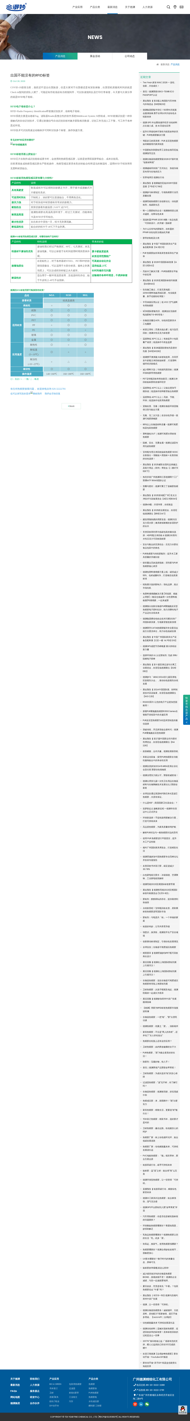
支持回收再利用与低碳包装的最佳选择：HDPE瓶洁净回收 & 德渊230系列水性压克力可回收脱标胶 (160, 535)
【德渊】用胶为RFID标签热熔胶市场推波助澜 (160, 1009)
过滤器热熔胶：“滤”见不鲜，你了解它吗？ (160, 1084)
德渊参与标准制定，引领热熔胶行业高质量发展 (160, 194)
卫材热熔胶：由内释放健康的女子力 (159, 1046)
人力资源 (34, 1385)
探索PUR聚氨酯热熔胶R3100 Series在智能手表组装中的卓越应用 (160, 713)
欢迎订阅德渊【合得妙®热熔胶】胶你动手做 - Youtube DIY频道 (160, 1355)
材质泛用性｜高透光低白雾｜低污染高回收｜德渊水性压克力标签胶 (160, 331)
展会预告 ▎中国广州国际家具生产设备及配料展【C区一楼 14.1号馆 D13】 (160, 638)
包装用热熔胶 (75, 1384)
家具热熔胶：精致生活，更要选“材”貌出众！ (160, 1111)
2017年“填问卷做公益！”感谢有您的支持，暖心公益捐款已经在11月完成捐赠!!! (160, 1344)
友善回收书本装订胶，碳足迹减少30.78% (158, 867)
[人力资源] (147, 7)
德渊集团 (15, 1403)
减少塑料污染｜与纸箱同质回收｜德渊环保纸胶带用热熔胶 (160, 371)
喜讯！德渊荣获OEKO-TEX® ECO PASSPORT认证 (158, 93)
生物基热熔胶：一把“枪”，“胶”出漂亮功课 (160, 1019)
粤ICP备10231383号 (108, 1416)
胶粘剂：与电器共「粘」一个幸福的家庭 (160, 919)
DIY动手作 (54, 1405)
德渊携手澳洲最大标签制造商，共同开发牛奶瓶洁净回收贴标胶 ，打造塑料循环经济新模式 (160, 360)
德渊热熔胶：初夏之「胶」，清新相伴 (160, 1026)
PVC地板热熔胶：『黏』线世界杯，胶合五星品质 (160, 1157)
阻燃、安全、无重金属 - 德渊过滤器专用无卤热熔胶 (160, 444)
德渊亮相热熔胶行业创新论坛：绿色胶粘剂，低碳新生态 (160, 203)
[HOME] (157, 64)
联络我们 (34, 1379)
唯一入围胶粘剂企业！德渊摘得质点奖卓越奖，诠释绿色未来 (160, 212)
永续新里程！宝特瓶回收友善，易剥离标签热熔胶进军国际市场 (160, 910)
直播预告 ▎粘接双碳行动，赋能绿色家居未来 (159, 1190)
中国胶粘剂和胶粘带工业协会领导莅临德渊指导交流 (160, 151)
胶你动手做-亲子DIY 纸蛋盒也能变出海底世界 (160, 1364)
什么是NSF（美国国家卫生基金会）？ (160, 802)
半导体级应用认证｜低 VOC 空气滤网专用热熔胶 (160, 304)
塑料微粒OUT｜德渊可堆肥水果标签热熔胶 (159, 435)
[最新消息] (112, 7)
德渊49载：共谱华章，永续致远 (158, 504)
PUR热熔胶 (94, 1392)
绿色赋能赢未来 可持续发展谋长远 (158, 1322)
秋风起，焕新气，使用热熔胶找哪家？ (160, 1243)
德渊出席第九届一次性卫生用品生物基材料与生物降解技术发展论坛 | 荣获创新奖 (160, 784)
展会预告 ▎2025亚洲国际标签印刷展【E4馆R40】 (160, 282)
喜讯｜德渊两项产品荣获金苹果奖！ (159, 1067)
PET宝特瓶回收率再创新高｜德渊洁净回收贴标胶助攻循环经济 (160, 380)
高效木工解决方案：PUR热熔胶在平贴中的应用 (160, 273)
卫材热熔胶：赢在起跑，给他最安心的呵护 (160, 1130)
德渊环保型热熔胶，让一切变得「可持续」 (160, 1181)
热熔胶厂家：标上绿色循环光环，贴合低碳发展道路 (160, 1139)
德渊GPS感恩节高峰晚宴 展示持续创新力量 (159, 648)
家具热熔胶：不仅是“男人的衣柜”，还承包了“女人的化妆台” (160, 1033)
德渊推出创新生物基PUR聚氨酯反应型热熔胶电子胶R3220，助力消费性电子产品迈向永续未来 (160, 610)
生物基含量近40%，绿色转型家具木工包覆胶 (159, 322)
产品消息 (60, 56)
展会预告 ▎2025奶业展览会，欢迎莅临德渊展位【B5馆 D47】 (160, 512)
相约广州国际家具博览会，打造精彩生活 (160, 849)
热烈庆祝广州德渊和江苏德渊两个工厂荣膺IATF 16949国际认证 (160, 479)
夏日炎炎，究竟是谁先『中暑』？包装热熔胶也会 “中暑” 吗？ (160, 1288)
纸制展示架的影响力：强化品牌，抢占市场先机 (160, 586)
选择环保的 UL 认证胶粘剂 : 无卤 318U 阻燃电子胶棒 (160, 657)
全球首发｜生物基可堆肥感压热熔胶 (159, 947)
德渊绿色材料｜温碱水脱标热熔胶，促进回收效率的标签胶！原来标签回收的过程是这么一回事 (160, 1332)
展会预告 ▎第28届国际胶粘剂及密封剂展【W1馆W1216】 (160, 349)
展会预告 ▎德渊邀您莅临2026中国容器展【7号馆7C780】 (160, 185)
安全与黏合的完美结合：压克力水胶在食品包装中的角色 (160, 546)
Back (72, 406)
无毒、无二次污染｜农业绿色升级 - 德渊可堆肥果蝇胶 (160, 417)
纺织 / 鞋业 (54, 1401)
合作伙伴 (34, 1403)
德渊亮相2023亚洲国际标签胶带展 (159, 884)
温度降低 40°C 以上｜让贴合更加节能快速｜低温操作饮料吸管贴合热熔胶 (160, 389)
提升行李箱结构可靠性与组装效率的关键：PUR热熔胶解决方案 (160, 133)
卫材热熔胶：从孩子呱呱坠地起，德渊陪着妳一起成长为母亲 (160, 991)
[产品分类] (95, 7)
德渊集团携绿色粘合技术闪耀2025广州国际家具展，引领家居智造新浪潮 (160, 620)
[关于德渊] (130, 7)
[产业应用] (77, 7)
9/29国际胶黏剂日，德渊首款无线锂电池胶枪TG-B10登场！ (159, 313)
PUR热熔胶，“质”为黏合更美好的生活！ (159, 1054)
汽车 (71, 1401)
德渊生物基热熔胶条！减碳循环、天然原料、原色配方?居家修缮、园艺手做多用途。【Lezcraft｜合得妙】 (160, 1314)
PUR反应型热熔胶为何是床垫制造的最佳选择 (160, 722)
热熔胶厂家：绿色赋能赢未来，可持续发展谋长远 (160, 1148)
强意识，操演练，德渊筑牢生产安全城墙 (160, 934)
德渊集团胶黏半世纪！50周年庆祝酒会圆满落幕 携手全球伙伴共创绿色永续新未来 (159, 113)
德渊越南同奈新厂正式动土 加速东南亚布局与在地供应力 (160, 170)
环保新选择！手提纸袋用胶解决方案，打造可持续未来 (160, 819)
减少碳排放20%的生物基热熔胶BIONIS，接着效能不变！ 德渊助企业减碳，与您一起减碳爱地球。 (159, 1277)
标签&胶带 (74, 1392)
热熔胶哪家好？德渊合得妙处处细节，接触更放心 (160, 1251)
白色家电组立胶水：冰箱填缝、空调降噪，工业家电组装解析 (160, 876)
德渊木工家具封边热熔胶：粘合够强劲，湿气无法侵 (159, 1200)
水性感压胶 (94, 1401)
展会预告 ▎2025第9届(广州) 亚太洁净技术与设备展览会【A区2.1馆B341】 (160, 497)
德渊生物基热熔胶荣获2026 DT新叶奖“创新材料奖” (160, 161)
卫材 (51, 1392)
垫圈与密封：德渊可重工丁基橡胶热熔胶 (160, 488)
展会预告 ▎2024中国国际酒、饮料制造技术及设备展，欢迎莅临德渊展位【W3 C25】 (160, 693)
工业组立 (73, 1397)
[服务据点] (175, 7)
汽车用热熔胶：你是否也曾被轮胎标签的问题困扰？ (160, 1218)
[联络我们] (182, 7)
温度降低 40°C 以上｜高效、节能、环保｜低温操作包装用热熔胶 (159, 399)
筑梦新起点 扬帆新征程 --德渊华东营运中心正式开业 (160, 810)
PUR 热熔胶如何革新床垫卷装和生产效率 (160, 255)
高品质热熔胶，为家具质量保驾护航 (159, 826)
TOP (182, 1417)
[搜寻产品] (168, 7)
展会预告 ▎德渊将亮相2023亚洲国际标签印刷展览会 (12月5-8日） (160, 891)
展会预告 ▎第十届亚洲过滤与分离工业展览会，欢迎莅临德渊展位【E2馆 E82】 (159, 668)
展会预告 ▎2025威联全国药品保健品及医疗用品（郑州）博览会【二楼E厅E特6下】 (160, 468)
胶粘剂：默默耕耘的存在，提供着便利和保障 (160, 901)
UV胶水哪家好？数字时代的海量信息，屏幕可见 (159, 1260)
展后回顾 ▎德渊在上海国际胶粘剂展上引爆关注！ (159, 964)
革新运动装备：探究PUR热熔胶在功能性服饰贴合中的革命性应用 (160, 758)
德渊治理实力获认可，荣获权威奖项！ (160, 775)
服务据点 (34, 1391)
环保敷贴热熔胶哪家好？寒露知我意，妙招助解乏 (160, 1227)
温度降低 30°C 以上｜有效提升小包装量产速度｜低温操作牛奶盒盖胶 (160, 340)
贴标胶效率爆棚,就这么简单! (156, 1267)
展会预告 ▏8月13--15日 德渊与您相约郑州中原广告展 (160, 1297)
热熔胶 (92, 1384)
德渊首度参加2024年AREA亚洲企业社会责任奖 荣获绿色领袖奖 (160, 768)
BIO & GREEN (55, 1384)
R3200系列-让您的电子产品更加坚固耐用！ (160, 704)
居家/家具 (53, 1397)
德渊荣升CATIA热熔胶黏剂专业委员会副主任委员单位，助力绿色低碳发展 (160, 629)
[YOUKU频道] (135, 1404)
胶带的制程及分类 (151, 237)
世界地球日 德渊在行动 (153, 177)
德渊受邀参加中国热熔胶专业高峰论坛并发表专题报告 (160, 858)
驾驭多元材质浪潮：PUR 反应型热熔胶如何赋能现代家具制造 (160, 142)
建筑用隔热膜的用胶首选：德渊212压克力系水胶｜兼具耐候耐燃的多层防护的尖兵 (160, 523)
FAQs (13, 1391)
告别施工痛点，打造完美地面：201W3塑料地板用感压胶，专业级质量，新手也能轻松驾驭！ (159, 293)
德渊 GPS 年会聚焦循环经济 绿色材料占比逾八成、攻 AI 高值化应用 (160, 124)
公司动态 (130, 56)
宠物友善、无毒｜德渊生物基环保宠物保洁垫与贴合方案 (160, 408)
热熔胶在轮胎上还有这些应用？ (157, 1041)
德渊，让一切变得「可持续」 (156, 1304)
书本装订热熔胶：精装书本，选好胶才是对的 (160, 1121)
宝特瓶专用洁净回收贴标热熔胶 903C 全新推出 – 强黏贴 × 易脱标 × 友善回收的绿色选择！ (160, 455)
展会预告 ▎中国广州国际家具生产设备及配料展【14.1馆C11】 (159, 245)
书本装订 (53, 1388)
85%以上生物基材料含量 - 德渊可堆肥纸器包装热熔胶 (160, 426)
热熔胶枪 (93, 1397)
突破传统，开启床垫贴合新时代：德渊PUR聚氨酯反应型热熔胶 (160, 731)
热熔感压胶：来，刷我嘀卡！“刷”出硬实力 (160, 1102)
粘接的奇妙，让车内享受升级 (156, 926)
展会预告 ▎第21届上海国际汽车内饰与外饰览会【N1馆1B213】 (159, 102)
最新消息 (165, 64)
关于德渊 (15, 1379)
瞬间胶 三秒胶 (95, 1405)
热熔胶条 (93, 1388)
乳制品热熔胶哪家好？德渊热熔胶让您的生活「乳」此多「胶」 (160, 1236)
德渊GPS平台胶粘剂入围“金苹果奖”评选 (160, 1209)
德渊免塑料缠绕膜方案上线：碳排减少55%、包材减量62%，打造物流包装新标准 (160, 575)
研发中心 (34, 1397)
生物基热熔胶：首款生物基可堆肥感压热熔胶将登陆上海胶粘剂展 (160, 982)
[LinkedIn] (141, 1404)
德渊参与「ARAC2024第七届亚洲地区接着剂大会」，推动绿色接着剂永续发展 (160, 680)
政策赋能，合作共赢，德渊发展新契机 (160, 751)
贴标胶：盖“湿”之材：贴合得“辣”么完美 (160, 1172)
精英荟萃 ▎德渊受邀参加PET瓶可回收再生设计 (160, 954)
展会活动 (95, 56)
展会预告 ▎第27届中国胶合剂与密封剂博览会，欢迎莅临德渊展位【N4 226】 (160, 742)
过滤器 (72, 1388)
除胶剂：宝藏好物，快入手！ (156, 1061)
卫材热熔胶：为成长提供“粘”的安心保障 (160, 1075)
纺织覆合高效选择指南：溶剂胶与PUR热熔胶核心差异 (160, 564)
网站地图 (15, 1397)
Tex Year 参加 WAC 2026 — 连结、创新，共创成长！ (159, 84)
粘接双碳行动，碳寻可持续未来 (157, 1164)
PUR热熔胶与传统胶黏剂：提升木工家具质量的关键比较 (160, 555)
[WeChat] (147, 1404)
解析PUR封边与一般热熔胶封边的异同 (160, 832)
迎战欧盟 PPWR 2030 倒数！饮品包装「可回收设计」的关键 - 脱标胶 (160, 221)
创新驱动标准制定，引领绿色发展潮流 (160, 941)
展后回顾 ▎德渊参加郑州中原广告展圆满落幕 (159, 1000)
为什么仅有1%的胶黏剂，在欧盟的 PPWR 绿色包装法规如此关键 (158, 230)
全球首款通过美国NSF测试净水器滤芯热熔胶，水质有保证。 (160, 795)
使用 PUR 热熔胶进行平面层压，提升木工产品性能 (159, 840)
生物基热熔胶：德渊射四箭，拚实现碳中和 (160, 1093)
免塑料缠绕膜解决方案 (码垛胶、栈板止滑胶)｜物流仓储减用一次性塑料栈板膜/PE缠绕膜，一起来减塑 (160, 597)
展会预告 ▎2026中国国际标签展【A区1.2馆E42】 (160, 264)
